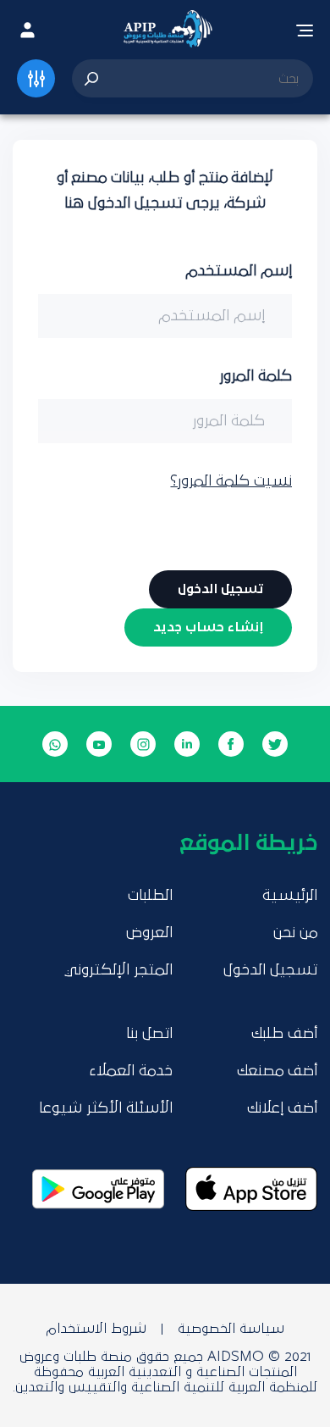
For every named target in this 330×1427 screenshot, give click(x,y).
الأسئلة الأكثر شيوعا (106, 1108)
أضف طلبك (284, 1034)
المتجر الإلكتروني (118, 970)
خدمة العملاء (131, 1071)
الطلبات (150, 895)
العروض (149, 933)
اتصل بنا (149, 1034)
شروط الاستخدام (96, 1329)
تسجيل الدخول (270, 970)
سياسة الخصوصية (231, 1329)
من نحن (295, 933)
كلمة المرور (255, 376)
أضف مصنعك (277, 1071)
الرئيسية (289, 895)
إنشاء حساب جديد (208, 627)
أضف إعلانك (282, 1108)
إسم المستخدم (238, 271)
